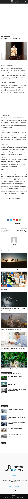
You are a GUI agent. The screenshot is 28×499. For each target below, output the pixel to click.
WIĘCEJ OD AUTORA (17, 373)
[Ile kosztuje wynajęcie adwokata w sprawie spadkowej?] (4, 424)
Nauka (2, 36)
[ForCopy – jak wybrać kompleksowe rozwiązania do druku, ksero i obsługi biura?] (4, 411)
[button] (26, 2)
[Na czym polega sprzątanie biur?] (4, 430)
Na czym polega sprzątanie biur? (15, 428)
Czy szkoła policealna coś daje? (21, 231)
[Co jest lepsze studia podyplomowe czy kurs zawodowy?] (4, 390)
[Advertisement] (14, 18)
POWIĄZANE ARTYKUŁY (6, 373)
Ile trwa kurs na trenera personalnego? (5, 231)
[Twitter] (15, 490)
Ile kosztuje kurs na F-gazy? (15, 376)
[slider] (4, 198)
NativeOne (14, 371)
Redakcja (5, 40)
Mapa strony (14, 495)
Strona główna (3, 34)
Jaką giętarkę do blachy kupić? (14, 434)
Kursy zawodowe (6, 36)
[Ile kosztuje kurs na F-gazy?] (4, 378)
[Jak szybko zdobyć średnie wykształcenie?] (4, 384)
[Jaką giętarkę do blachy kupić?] (4, 436)
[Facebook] (12, 490)
